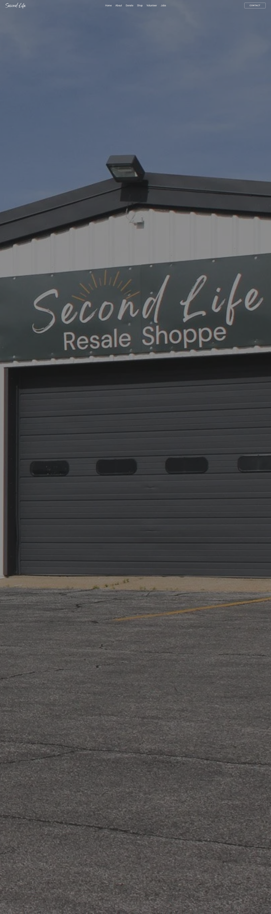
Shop (140, 5)
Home (108, 5)
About (118, 5)
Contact (255, 5)
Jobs (163, 5)
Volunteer (152, 5)
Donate (129, 5)
